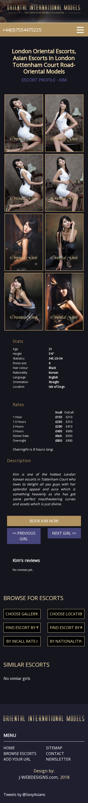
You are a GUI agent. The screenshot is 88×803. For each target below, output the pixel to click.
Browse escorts (20, 753)
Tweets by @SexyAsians (24, 794)
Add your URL (17, 759)
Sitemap (54, 748)
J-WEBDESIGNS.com (38, 777)
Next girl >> (64, 533)
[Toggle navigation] (80, 29)
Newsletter (58, 759)
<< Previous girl (23, 536)
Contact (55, 753)
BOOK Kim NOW (44, 521)
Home (9, 748)
